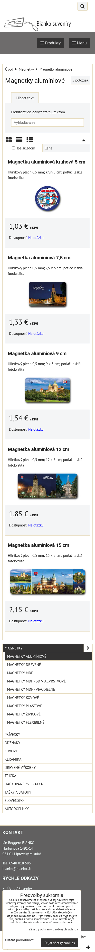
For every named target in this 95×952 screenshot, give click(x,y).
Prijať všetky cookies (60, 942)
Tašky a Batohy (18, 792)
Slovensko (14, 800)
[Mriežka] (8, 142)
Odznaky (12, 742)
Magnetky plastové (24, 705)
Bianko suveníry (54, 23)
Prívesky (12, 734)
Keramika (13, 759)
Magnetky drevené (24, 664)
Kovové (11, 750)
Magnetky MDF (20, 672)
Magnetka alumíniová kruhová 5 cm (46, 162)
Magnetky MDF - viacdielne (31, 689)
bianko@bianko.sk (16, 868)
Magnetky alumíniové (26, 656)
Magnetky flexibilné (25, 722)
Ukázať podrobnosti (20, 940)
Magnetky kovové (23, 697)
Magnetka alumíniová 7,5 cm (39, 258)
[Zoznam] (19, 142)
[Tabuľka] (29, 142)
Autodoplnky (17, 808)
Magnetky (13, 648)
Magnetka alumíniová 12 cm (38, 449)
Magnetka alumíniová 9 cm (37, 353)
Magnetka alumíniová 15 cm (38, 545)
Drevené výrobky (20, 767)
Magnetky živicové (24, 714)
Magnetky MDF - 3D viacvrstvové (36, 681)
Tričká (10, 775)
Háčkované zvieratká (24, 783)
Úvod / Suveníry (19, 888)
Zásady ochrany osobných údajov (53, 929)
